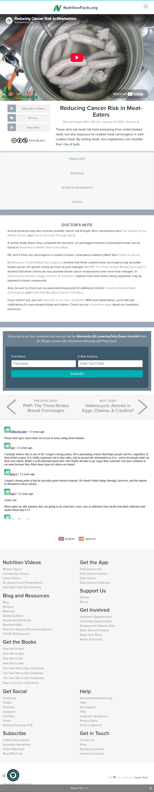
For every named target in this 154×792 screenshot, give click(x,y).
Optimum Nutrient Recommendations (27, 629)
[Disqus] (77, 472)
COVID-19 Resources (16, 634)
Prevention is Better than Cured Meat (43, 247)
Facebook (9, 698)
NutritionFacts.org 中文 (18, 725)
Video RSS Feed (13, 749)
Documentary (22, 587)
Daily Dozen (88, 578)
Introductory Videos (16, 573)
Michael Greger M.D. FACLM (82, 122)
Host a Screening (91, 639)
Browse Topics (12, 569)
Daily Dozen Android (93, 573)
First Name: (19, 356)
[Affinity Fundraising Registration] (13, 775)
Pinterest (8, 707)
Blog (6, 602)
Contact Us (87, 740)
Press (83, 744)
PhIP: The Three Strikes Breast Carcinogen (116, 267)
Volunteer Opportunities (96, 616)
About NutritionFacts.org (96, 698)
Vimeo (7, 720)
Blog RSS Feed (12, 753)
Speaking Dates (13, 616)
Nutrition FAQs (12, 625)
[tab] (77, 159)
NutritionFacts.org (80, 8)
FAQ (82, 711)
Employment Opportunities (97, 626)
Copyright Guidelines (94, 716)
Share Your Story (90, 635)
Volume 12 (132, 122)
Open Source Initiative (94, 630)
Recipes (8, 607)
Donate (84, 597)
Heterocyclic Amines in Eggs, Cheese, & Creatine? (40, 276)
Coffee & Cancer (128, 255)
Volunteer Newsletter (17, 744)
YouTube (8, 716)
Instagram (9, 711)
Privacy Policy (89, 720)
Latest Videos (12, 578)
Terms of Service (90, 725)
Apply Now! (141, 777)
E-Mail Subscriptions (16, 740)
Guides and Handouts (17, 620)
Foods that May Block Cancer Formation (57, 292)
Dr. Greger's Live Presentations (23, 582)
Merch (84, 602)
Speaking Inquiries (92, 749)
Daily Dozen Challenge (95, 582)
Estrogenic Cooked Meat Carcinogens (35, 262)
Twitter (7, 702)
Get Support (88, 707)
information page (100, 304)
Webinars (9, 611)
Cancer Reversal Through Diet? (53, 235)
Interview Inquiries (92, 753)
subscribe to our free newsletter (63, 300)
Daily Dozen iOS (90, 569)
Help (83, 702)
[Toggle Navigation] (145, 6)
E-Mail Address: (89, 356)
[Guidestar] (4, 775)
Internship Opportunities (96, 621)
